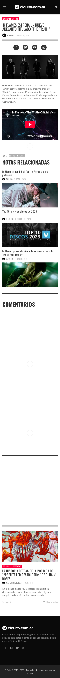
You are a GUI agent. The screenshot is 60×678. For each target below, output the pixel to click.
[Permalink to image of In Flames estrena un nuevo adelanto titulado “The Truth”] (30, 66)
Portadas (17, 566)
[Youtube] (23, 648)
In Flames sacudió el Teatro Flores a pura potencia (25, 173)
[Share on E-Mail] (34, 47)
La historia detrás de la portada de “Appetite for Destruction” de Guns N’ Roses (29, 574)
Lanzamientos (10, 18)
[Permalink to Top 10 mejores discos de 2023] (30, 235)
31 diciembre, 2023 (23, 219)
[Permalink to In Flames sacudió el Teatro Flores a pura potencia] (30, 195)
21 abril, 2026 (20, 179)
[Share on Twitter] (25, 47)
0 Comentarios (51, 602)
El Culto (10, 219)
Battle (12, 155)
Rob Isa (9, 179)
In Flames (21, 155)
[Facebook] (5, 648)
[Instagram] (11, 648)
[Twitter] (17, 648)
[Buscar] (4, 7)
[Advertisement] (30, 491)
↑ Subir (30, 673)
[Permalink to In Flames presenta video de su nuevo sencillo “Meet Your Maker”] (30, 274)
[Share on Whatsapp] (44, 47)
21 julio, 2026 (28, 583)
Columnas (7, 566)
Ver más (6, 602)
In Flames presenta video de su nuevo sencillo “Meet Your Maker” (27, 253)
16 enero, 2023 (21, 259)
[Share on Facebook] (16, 47)
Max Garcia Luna (13, 583)
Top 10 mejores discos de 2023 (19, 211)
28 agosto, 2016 (22, 35)
